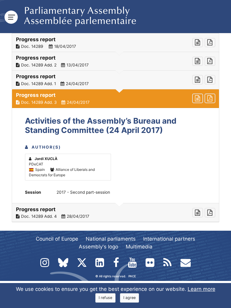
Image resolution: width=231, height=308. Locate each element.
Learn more (201, 289)
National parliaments (111, 239)
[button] (115, 42)
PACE (132, 276)
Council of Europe (57, 239)
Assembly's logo (98, 247)
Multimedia (139, 247)
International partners (169, 239)
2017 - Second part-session (83, 192)
